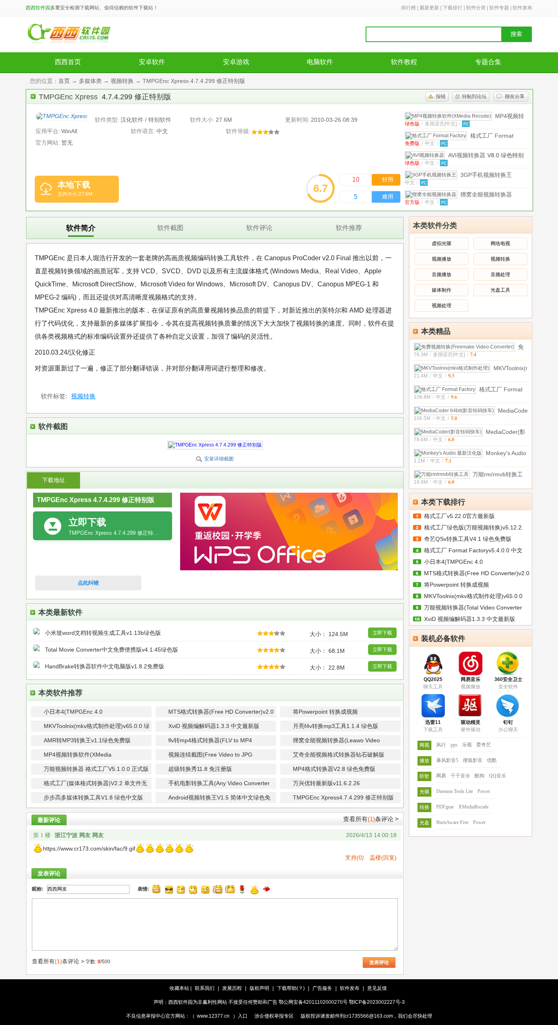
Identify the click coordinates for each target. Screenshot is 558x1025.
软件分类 (476, 8)
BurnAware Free (452, 822)
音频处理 (500, 274)
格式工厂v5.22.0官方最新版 (459, 516)
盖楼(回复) (383, 857)
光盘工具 (500, 290)
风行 (441, 745)
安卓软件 (152, 61)
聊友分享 (515, 96)
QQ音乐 (497, 776)
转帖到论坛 (474, 96)
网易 (441, 776)
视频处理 (441, 305)
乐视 (467, 745)
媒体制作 (441, 290)
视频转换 (122, 81)
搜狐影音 (472, 760)
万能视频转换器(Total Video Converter (473, 607)
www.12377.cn (213, 1016)
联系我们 (204, 988)
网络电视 (500, 243)
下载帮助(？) (291, 988)
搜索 (516, 34)
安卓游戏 (236, 61)
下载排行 (452, 8)
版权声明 (259, 988)
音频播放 (441, 274)
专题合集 (488, 61)
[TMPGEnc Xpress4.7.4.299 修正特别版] (61, 116)
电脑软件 (320, 61)
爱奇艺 (483, 745)
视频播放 (441, 259)
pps (454, 745)
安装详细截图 (219, 459)
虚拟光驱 (441, 243)
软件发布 (522, 8)
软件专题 (499, 8)
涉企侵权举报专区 (274, 1016)
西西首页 (68, 61)
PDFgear (445, 807)
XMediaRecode (473, 807)
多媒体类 (90, 81)
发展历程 (232, 988)
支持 (354, 857)
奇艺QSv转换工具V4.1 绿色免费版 (467, 539)
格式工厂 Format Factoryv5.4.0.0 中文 (473, 550)
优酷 (492, 760)
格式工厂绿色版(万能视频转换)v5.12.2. (473, 527)
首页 (64, 81)
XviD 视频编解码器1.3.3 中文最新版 (469, 619)
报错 (441, 96)
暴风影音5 (447, 760)
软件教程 (404, 61)
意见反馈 (377, 988)
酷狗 (479, 776)
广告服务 (322, 988)
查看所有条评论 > (371, 818)
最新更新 (429, 8)
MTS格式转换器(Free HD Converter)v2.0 (476, 573)
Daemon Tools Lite (454, 791)
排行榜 (408, 8)
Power (484, 791)
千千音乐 (460, 776)
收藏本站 (179, 988)
